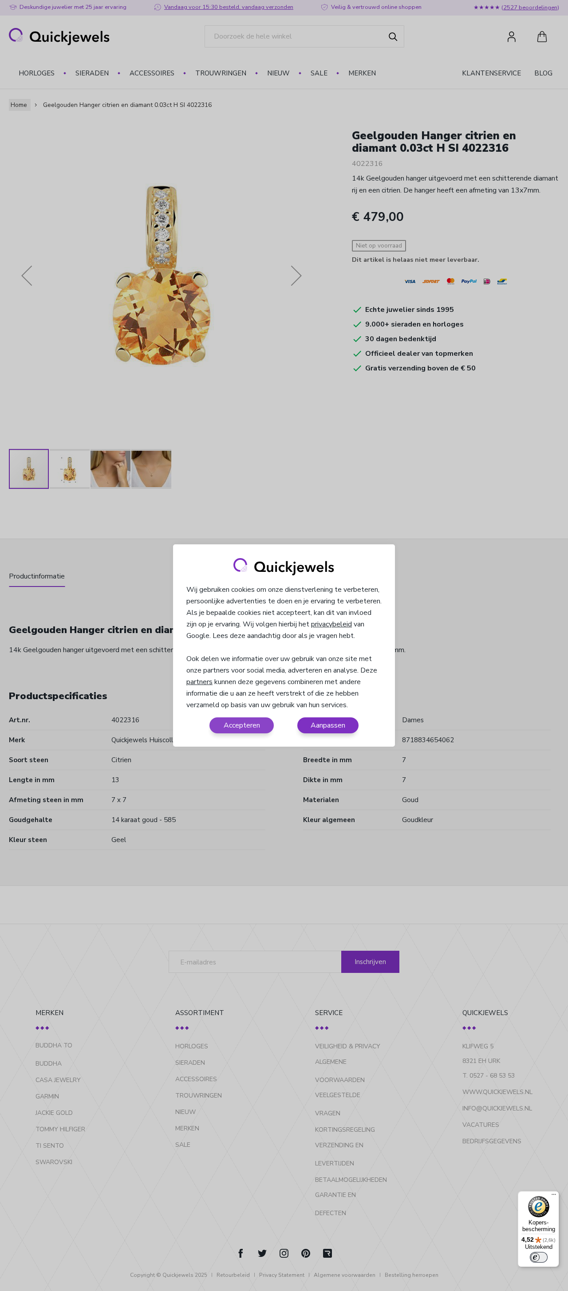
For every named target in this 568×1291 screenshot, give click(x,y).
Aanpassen (328, 725)
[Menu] (553, 1196)
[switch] (539, 1257)
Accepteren (242, 725)
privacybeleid (331, 624)
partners (199, 682)
